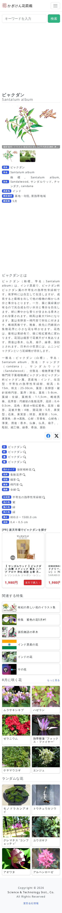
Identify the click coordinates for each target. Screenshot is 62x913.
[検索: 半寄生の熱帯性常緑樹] (43, 497)
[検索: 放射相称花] (33, 469)
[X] (56, 435)
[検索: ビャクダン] (24, 447)
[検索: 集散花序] (24, 474)
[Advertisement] (31, 59)
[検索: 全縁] (18, 489)
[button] (10, 156)
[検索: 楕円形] (21, 484)
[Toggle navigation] (55, 5)
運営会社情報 (31, 903)
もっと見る (53, 680)
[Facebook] (48, 435)
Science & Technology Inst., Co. (31, 892)
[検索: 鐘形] (18, 479)
